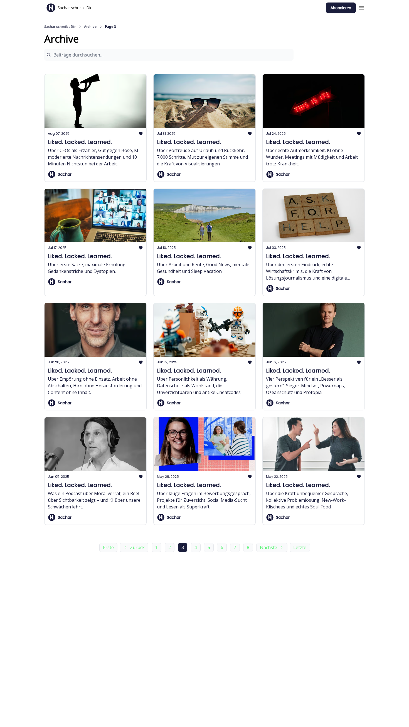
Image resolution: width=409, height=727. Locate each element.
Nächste (268, 547)
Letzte (299, 547)
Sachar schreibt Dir (60, 27)
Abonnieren (341, 7)
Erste (108, 547)
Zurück (137, 547)
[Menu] (361, 7)
